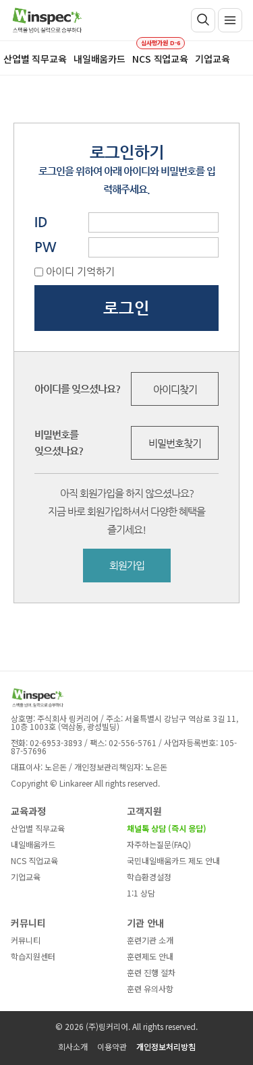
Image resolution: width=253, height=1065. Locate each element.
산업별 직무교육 (38, 828)
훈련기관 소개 (150, 940)
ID (41, 222)
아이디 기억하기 (80, 271)
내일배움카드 (33, 844)
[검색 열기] (203, 20)
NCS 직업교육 (34, 860)
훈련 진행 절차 (151, 972)
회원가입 (126, 565)
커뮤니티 (25, 940)
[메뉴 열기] (230, 20)
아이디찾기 (175, 389)
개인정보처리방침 (166, 1046)
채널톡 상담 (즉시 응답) (166, 828)
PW (45, 247)
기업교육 (25, 876)
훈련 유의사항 (150, 988)
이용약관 (112, 1046)
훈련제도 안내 (150, 956)
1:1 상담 (141, 893)
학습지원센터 (33, 956)
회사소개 (73, 1046)
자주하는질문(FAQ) (159, 844)
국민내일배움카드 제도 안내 (173, 860)
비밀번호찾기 (174, 443)
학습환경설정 (149, 876)
